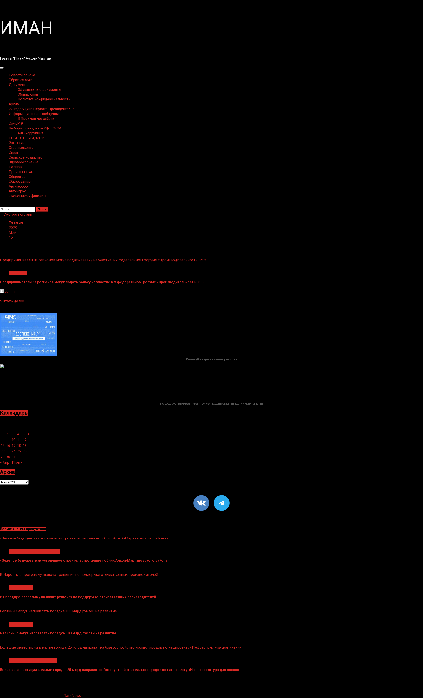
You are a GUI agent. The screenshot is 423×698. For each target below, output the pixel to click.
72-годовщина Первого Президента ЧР (41, 109)
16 (8, 445)
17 (13, 445)
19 (25, 445)
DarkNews (72, 695)
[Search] (1, 204)
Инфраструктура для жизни (33, 660)
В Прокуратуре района (36, 119)
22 (3, 451)
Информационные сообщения (34, 114)
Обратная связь (21, 80)
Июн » (17, 462)
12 (25, 439)
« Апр (4, 462)
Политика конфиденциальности (44, 99)
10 (13, 439)
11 (19, 439)
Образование (20, 181)
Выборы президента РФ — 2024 (35, 128)
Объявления (28, 94)
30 (8, 456)
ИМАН (26, 28)
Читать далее (12, 301)
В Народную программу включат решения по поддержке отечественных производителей (79, 574)
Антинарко (17, 191)
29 (3, 456)
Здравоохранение (23, 162)
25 (19, 451)
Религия (15, 167)
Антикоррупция (30, 133)
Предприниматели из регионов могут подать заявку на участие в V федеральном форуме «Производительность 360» (103, 259)
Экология (16, 143)
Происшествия (21, 172)
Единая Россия (21, 587)
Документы (18, 85)
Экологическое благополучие (34, 551)
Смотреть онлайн (17, 214)
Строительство (21, 148)
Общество (17, 177)
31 (13, 456)
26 (25, 451)
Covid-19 (16, 123)
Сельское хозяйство (25, 157)
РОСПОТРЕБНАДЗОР (26, 138)
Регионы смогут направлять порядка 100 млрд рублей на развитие (58, 611)
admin (9, 291)
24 (13, 451)
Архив (14, 104)
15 (3, 445)
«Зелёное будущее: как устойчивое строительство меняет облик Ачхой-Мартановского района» (84, 538)
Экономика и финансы (27, 196)
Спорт (13, 152)
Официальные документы (39, 89)
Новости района (22, 75)
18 (19, 445)
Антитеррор (18, 186)
